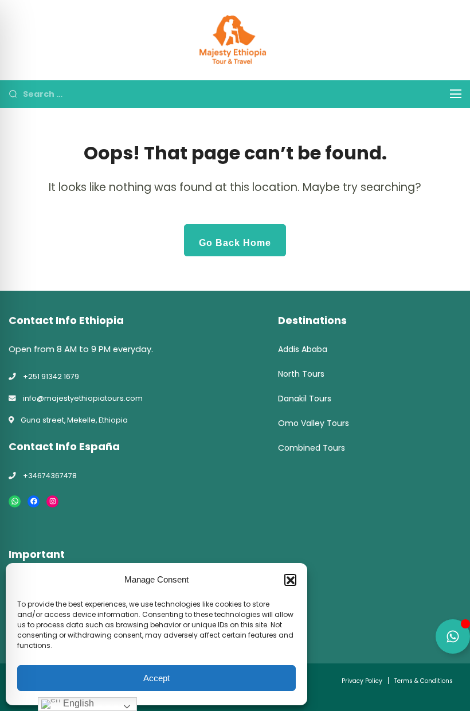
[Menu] (455, 93)
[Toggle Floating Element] (453, 636)
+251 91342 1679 (51, 376)
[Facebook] (34, 501)
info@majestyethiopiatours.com (83, 398)
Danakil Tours (304, 398)
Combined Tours (311, 448)
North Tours (301, 374)
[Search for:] (228, 93)
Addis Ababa (302, 349)
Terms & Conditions (423, 681)
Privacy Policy (362, 681)
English (77, 703)
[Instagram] (52, 501)
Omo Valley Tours (313, 423)
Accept (156, 678)
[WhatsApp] (15, 501)
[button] (290, 579)
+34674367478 (50, 475)
